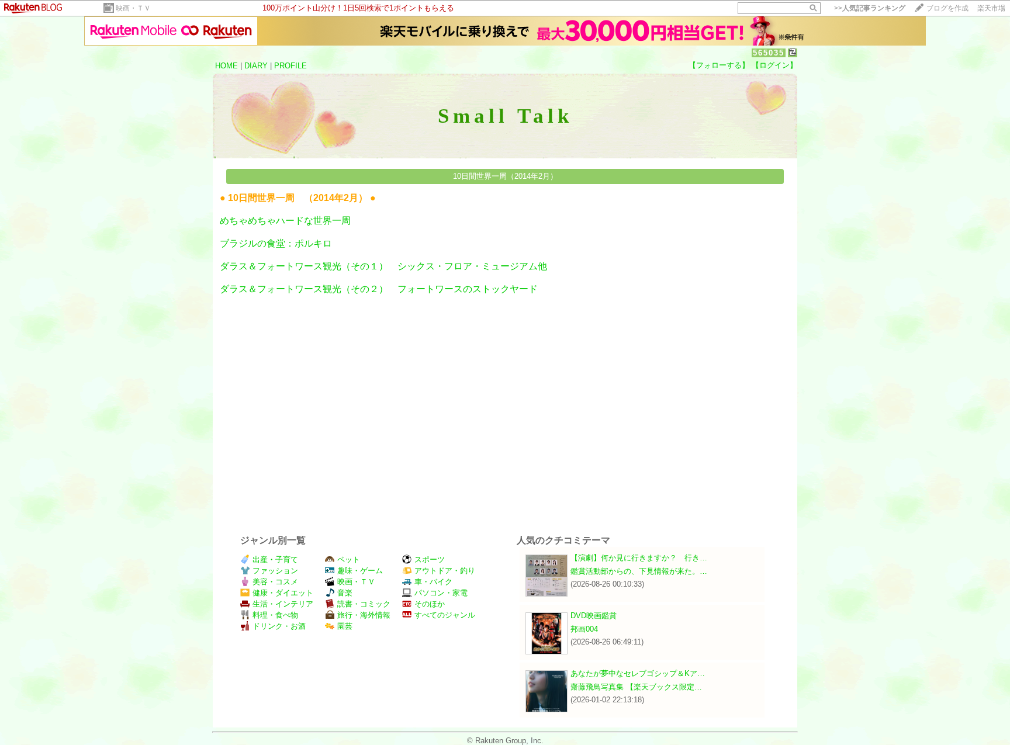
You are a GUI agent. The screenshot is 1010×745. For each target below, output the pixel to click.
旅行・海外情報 (363, 615)
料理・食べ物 (275, 615)
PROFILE (290, 65)
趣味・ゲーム (360, 570)
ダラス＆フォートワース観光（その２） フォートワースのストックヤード (379, 289)
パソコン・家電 (441, 592)
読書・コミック (363, 604)
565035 (768, 52)
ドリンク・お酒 (279, 626)
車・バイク (433, 581)
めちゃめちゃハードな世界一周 (285, 221)
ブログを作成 (947, 8)
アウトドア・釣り (444, 570)
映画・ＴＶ (133, 8)
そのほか (429, 604)
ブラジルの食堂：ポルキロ (276, 243)
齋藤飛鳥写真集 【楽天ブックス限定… (636, 686)
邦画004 (584, 629)
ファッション (275, 570)
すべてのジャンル (444, 615)
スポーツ (429, 559)
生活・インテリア (282, 604)
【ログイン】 (774, 65)
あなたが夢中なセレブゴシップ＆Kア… (637, 673)
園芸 (344, 626)
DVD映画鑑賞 (593, 615)
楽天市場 (991, 8)
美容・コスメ (275, 581)
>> (869, 8)
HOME (226, 65)
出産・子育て (275, 559)
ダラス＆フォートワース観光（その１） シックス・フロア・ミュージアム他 (383, 266)
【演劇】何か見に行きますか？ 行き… (638, 557)
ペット (348, 559)
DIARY (256, 65)
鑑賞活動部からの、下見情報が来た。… (638, 571)
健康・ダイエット (282, 592)
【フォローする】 (719, 65)
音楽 (344, 592)
